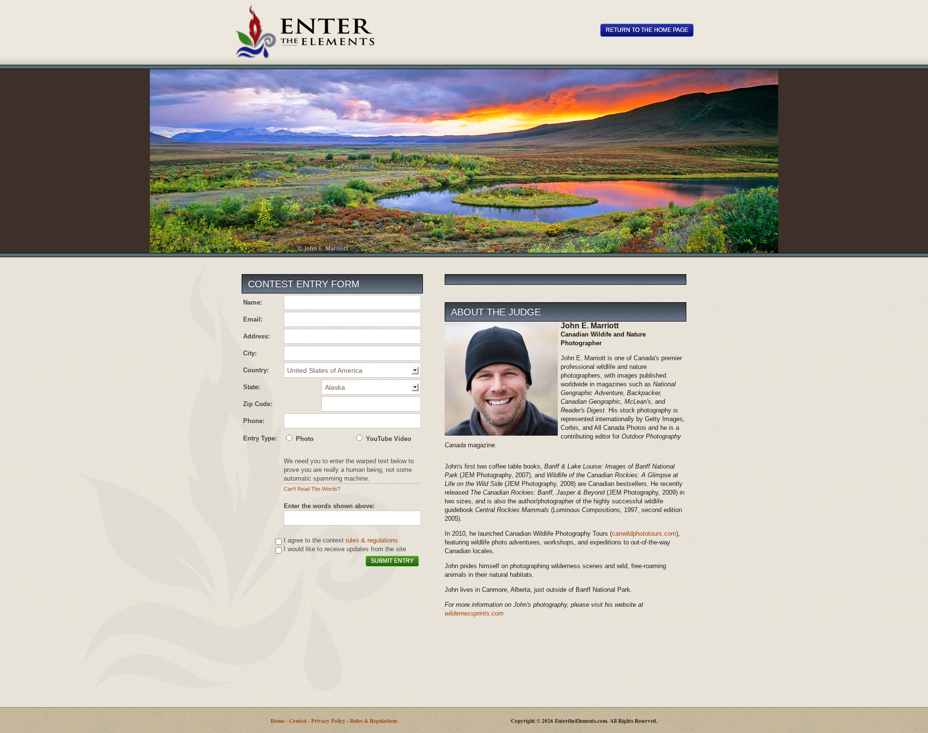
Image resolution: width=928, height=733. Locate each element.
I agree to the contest (315, 540)
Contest (298, 721)
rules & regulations (372, 540)
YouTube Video (387, 438)
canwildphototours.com (644, 533)
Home (278, 721)
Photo (304, 438)
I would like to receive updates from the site (345, 549)
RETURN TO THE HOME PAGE (647, 30)
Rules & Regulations (373, 721)
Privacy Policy (328, 721)
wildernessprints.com (474, 613)
